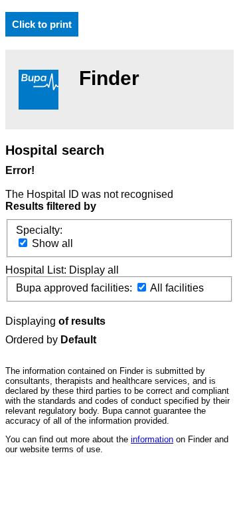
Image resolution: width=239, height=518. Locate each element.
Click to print (42, 24)
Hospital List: (37, 270)
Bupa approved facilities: (75, 288)
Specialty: (39, 230)
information (152, 439)
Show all (51, 243)
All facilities (176, 288)
